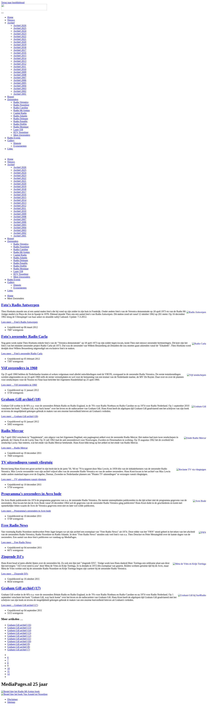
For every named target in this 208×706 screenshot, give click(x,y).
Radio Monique (20, 127)
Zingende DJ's (12, 557)
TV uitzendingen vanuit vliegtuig (27, 462)
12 (8, 674)
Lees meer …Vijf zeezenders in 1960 (19, 385)
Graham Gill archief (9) (18, 644)
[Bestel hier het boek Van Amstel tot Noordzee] (24, 694)
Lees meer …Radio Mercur (14, 448)
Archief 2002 (19, 91)
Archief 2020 (19, 42)
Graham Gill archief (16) (19, 625)
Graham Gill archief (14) (19, 630)
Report (10, 96)
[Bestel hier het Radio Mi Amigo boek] (20, 691)
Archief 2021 (19, 39)
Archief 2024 (19, 31)
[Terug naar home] (24, 9)
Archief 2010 (19, 69)
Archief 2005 (19, 83)
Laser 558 (18, 129)
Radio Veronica (20, 102)
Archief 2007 (19, 77)
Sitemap (11, 702)
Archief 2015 (19, 55)
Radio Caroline (20, 107)
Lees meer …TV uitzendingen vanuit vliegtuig (23, 479)
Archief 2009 (19, 72)
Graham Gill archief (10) (19, 641)
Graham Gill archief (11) (19, 638)
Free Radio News (14, 525)
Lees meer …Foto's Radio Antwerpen (19, 322)
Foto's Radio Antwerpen (20, 305)
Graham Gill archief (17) (21, 588)
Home (10, 17)
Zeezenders (12, 99)
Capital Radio (20, 113)
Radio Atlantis (20, 116)
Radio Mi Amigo (21, 110)
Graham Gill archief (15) (19, 627)
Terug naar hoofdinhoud (13, 2)
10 (8, 668)
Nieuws (11, 20)
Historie (17, 143)
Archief (11, 22)
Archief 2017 (19, 50)
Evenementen (19, 146)
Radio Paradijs (20, 121)
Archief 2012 (19, 64)
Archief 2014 (19, 58)
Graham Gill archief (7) (18, 649)
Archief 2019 (19, 44)
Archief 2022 (19, 36)
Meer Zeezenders (21, 135)
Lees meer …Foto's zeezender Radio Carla (21, 353)
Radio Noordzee (21, 105)
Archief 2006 (19, 80)
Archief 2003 (19, 88)
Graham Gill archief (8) (18, 647)
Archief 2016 (19, 53)
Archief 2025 (19, 28)
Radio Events (13, 137)
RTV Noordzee (20, 132)
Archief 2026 (19, 25)
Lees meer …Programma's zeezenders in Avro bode (26, 511)
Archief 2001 (19, 94)
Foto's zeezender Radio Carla (24, 336)
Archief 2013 (19, 61)
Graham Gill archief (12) (19, 636)
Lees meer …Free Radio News (16, 542)
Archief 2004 (19, 85)
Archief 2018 (19, 47)
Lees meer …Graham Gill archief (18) (19, 416)
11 (8, 671)
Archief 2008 (19, 74)
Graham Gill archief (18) (21, 399)
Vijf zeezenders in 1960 (19, 368)
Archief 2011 (19, 66)
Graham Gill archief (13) (19, 633)
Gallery (10, 140)
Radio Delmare (20, 118)
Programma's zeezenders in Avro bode (31, 494)
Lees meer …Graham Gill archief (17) (19, 605)
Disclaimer (12, 699)
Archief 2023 (19, 33)
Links (10, 148)
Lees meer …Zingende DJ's (14, 573)
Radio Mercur (12, 431)
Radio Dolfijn (20, 124)
